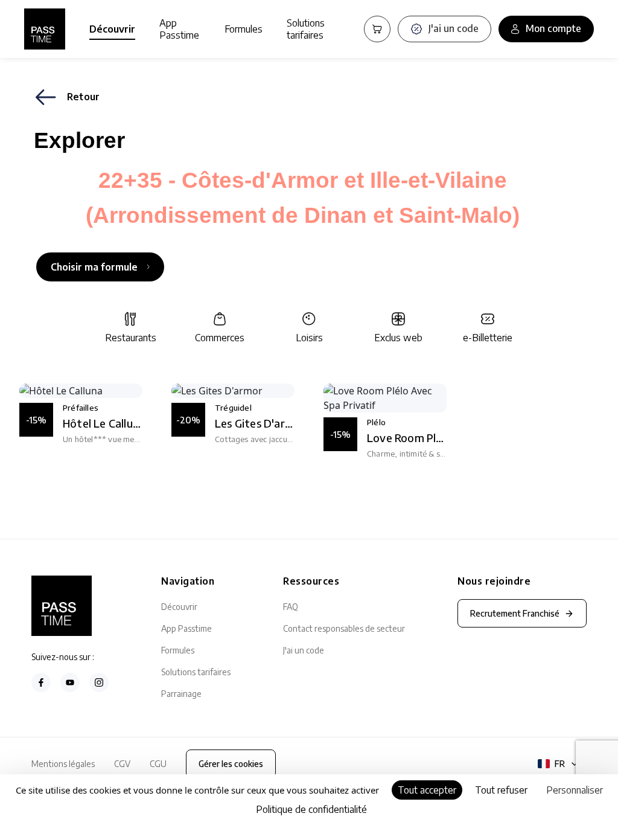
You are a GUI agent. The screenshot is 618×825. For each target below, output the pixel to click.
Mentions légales (63, 764)
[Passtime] (44, 29)
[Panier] (377, 29)
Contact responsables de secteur (344, 628)
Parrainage (181, 694)
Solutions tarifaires (306, 29)
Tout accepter (427, 790)
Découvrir (112, 29)
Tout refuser (501, 790)
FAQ (290, 607)
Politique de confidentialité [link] (311, 809)
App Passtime (179, 29)
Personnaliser (574, 790)
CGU (158, 764)
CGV (122, 764)
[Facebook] (41, 682)
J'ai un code (303, 650)
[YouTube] (70, 682)
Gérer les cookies (231, 764)
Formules (244, 29)
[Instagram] (99, 682)
